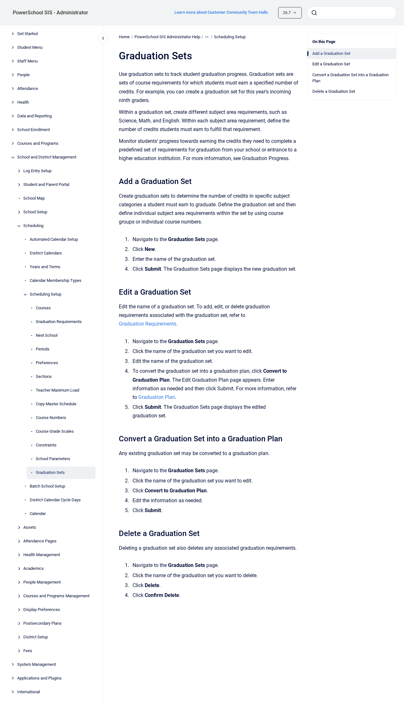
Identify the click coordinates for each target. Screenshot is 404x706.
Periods (43, 349)
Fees (27, 651)
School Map (34, 198)
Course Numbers (51, 418)
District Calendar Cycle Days (55, 500)
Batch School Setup (47, 486)
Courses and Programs (37, 143)
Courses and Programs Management (56, 596)
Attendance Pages (40, 541)
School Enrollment (33, 130)
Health (23, 102)
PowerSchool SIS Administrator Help (167, 36)
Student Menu (29, 47)
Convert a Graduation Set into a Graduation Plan (350, 78)
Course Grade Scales (55, 431)
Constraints (46, 445)
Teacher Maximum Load (57, 390)
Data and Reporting (34, 116)
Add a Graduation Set (331, 53)
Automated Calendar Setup (54, 239)
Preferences (47, 363)
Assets (29, 527)
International (28, 692)
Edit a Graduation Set (331, 64)
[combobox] (351, 13)
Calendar (38, 513)
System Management (36, 664)
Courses (43, 308)
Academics (33, 568)
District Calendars (46, 253)
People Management (42, 582)
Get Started (27, 34)
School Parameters (53, 459)
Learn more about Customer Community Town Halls (221, 12)
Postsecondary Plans (42, 623)
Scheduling (33, 226)
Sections (44, 376)
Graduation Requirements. (148, 324)
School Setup (35, 212)
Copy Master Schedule (56, 404)
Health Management (41, 555)
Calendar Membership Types (55, 280)
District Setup (35, 637)
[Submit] (314, 13)
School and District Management (46, 157)
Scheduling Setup (45, 294)
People (23, 75)
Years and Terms (45, 267)
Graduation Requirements (59, 322)
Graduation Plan (156, 397)
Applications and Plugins (39, 678)
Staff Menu (27, 61)
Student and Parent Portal (46, 184)
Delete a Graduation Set (333, 91)
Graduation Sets (50, 472)
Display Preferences (41, 609)
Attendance (27, 88)
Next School (46, 335)
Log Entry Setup (37, 171)
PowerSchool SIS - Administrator (50, 13)
